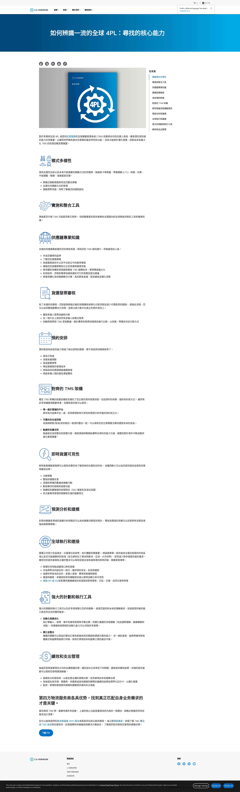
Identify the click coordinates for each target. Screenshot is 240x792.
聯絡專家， (119, 720)
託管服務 (71, 136)
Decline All (228, 785)
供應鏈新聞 (70, 776)
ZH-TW (207, 3)
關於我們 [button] (76, 10)
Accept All (216, 785)
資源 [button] (65, 10)
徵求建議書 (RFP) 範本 (68, 720)
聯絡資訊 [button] (88, 10)
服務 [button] (56, 10)
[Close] (211, 8)
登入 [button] (195, 3)
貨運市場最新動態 (73, 772)
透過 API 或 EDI (50, 580)
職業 (68, 764)
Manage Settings (201, 785)
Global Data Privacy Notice (109, 785)
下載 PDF (46, 732)
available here (185, 11)
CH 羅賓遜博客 (72, 768)
